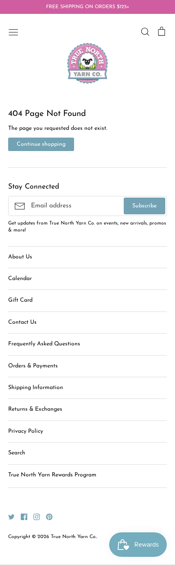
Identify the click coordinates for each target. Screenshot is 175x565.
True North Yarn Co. (73, 536)
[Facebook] (21, 517)
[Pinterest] (46, 517)
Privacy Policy (25, 431)
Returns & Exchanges (35, 409)
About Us (20, 257)
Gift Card (20, 300)
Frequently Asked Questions (44, 344)
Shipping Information (35, 388)
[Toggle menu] (13, 31)
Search (16, 453)
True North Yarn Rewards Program (52, 475)
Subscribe (144, 206)
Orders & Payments (33, 366)
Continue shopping (41, 144)
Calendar (20, 279)
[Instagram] (33, 517)
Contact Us (22, 322)
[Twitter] (8, 517)
